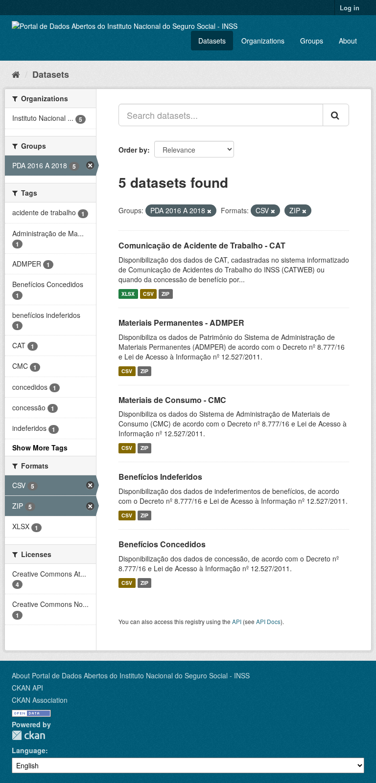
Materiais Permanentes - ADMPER (181, 322)
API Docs (268, 621)
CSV (148, 293)
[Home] (16, 73)
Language (29, 750)
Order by (132, 150)
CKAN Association (40, 700)
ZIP (165, 293)
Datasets (212, 40)
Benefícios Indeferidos (160, 476)
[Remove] (209, 211)
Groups (311, 40)
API (236, 621)
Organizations (262, 40)
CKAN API (27, 688)
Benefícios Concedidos (162, 544)
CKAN (28, 735)
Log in (349, 7)
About (348, 40)
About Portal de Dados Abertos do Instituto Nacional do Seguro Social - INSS (131, 675)
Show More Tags (40, 447)
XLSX (128, 293)
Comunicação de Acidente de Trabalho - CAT (201, 245)
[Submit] (336, 115)
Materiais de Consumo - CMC (172, 399)
